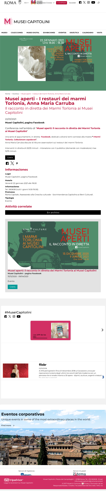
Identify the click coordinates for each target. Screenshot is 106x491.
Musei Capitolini (32, 21)
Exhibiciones (49, 33)
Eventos (62, 33)
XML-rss (100, 485)
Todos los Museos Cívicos (41, 3)
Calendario (87, 33)
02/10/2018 (70, 373)
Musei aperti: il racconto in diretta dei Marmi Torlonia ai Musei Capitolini (52, 270)
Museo (4, 33)
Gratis (10, 157)
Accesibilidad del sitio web (85, 485)
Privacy (86, 483)
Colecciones (17, 33)
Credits (71, 485)
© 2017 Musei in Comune (71, 483)
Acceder (72, 3)
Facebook (45, 137)
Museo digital (32, 33)
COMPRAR (61, 3)
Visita (99, 33)
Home (7, 94)
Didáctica (74, 33)
